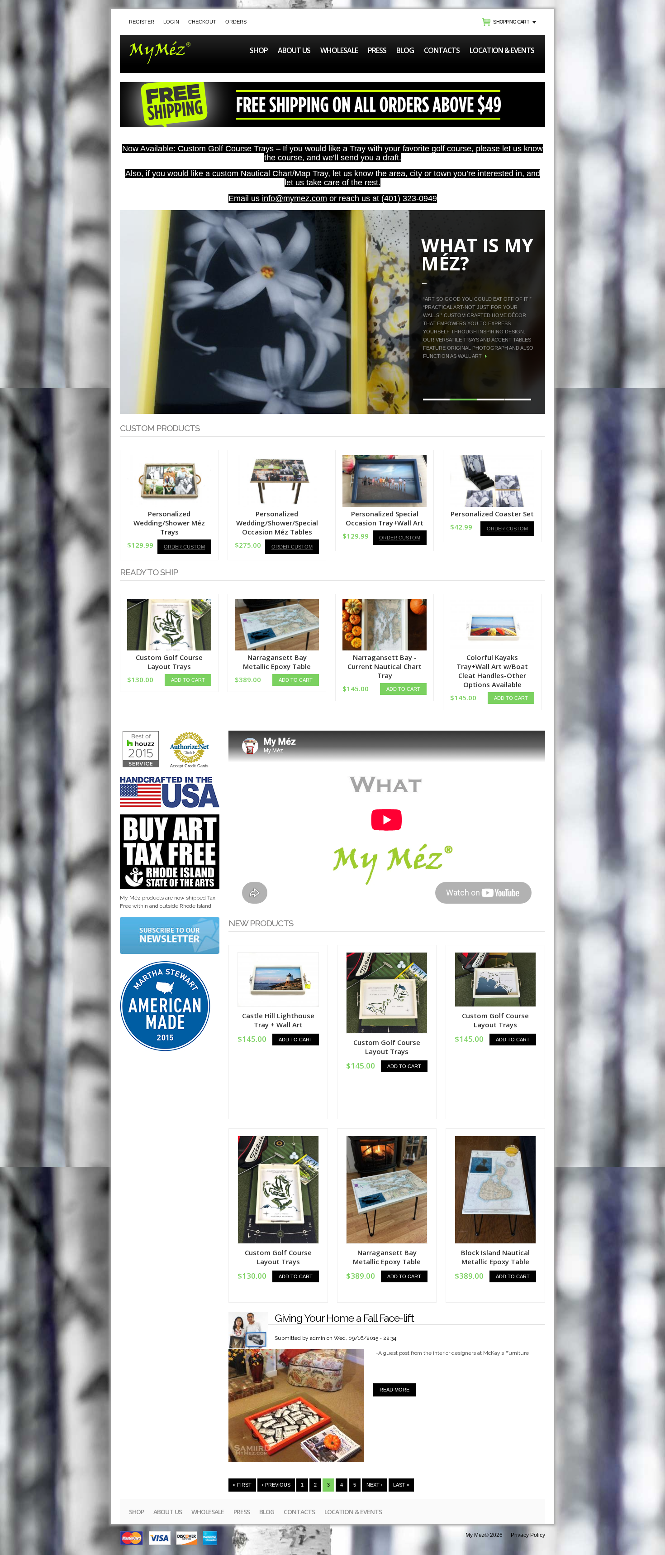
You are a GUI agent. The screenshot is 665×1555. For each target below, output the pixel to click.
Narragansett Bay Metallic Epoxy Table (277, 662)
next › (374, 1485)
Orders (236, 21)
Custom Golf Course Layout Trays (169, 662)
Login (171, 21)
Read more (398, 1389)
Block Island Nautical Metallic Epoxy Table (495, 1257)
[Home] (159, 45)
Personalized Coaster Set (492, 513)
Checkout (202, 21)
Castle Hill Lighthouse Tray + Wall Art (278, 1020)
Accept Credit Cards (189, 766)
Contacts (442, 50)
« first (242, 1485)
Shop (259, 50)
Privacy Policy (528, 1535)
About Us (294, 50)
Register (141, 21)
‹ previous (276, 1485)
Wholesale (339, 50)
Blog (405, 50)
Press (377, 50)
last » (401, 1485)
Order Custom (184, 546)
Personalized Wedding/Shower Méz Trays (169, 522)
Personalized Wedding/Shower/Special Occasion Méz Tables (277, 522)
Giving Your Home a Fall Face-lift (344, 1318)
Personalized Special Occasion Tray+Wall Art (384, 518)
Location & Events (502, 50)
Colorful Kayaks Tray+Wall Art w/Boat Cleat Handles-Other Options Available (492, 671)
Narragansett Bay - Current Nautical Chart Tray (384, 666)
